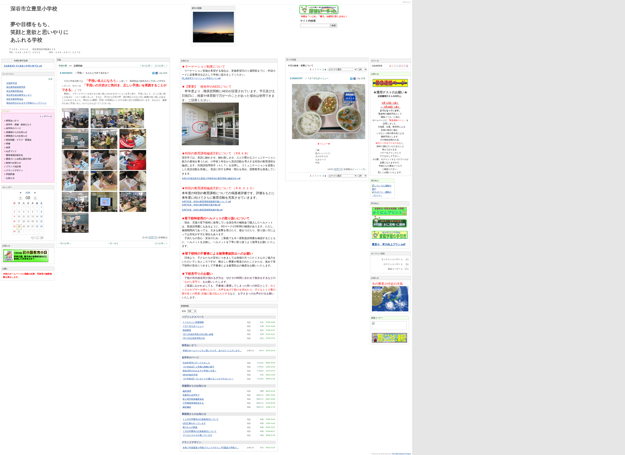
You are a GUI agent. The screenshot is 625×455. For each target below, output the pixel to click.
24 (19, 226)
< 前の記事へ (146, 65)
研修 (8, 143)
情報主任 (260, 395)
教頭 (262, 330)
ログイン (407, 2)
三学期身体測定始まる (193, 403)
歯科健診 (187, 407)
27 (19, 207)
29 (28, 207)
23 (14, 226)
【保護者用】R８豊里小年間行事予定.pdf (22, 66)
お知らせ (10, 178)
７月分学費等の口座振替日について (199, 431)
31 (37, 207)
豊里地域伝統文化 (14, 155)
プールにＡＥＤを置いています (197, 435)
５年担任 (260, 371)
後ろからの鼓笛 (190, 427)
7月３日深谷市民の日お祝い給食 (198, 334)
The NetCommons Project (401, 454)
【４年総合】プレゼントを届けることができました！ (208, 378)
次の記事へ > (161, 65)
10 (19, 216)
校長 (262, 322)
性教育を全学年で (191, 395)
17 (19, 221)
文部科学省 (11, 83)
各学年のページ (13, 128)
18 (23, 221)
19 (28, 221)
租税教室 (187, 330)
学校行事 (63, 65)
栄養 (262, 326)
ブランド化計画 (13, 166)
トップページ (45, 116)
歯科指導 (187, 391)
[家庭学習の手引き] (390, 238)
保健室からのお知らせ (16, 132)
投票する (153, 238)
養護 (262, 391)
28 (23, 207)
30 (32, 207)
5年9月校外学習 (190, 375)
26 (14, 207)
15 (41, 216)
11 (24, 216)
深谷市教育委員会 (14, 99)
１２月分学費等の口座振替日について (201, 419)
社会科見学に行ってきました (196, 363)
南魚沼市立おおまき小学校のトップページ (26, 103)
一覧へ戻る (113, 243)
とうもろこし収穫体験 (193, 322)
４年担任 (260, 363)
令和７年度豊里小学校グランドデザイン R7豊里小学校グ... (211, 447)
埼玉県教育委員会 (14, 91)
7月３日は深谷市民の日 (194, 338)
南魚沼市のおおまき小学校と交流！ (199, 371)
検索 (50, 79)
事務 (262, 419)
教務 (165, 73)
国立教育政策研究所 (15, 87)
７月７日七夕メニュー (193, 326)
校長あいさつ (12, 120)
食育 (8, 147)
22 (41, 221)
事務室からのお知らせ (16, 136)
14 (37, 216)
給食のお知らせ (13, 163)
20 (32, 221)
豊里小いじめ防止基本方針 (18, 159)
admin (261, 350)
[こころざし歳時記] (389, 342)
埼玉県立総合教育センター (19, 95)
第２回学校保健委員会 (193, 399)
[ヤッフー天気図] (390, 310)
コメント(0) (359, 169)
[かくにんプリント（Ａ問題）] (389, 215)
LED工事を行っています (194, 423)
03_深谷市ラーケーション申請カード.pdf (201, 78)
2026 (28, 193)
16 (14, 221)
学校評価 (10, 174)
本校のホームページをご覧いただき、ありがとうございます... (212, 350)
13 (32, 216)
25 (24, 226)
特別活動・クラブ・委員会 (18, 140)
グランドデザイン (14, 170)
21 (37, 221)
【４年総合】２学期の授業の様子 (198, 367)
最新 (184, 311)
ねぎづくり (11, 151)
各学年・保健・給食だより (18, 124)
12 (28, 216)
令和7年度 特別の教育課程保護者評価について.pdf (206, 201)
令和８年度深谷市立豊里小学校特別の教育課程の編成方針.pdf (211, 178)
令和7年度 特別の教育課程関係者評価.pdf (202, 210)
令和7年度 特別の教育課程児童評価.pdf (201, 205)
